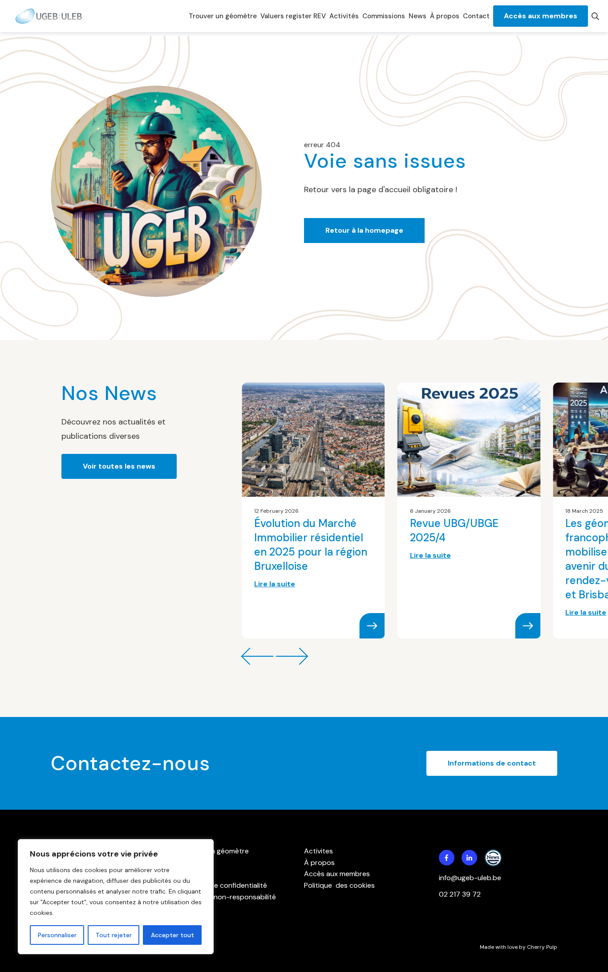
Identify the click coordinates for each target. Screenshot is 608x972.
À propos (444, 16)
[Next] (257, 656)
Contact (476, 16)
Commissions (383, 16)
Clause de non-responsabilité (228, 897)
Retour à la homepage (364, 230)
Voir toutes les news (119, 466)
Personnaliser (57, 935)
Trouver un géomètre (223, 16)
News (417, 16)
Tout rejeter (114, 935)
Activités (344, 16)
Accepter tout (172, 935)
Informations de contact (492, 763)
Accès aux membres (540, 16)
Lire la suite (274, 584)
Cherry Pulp (542, 947)
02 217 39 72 (460, 894)
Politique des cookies (339, 885)
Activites (318, 851)
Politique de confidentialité (223, 885)
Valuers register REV (293, 16)
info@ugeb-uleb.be (470, 877)
